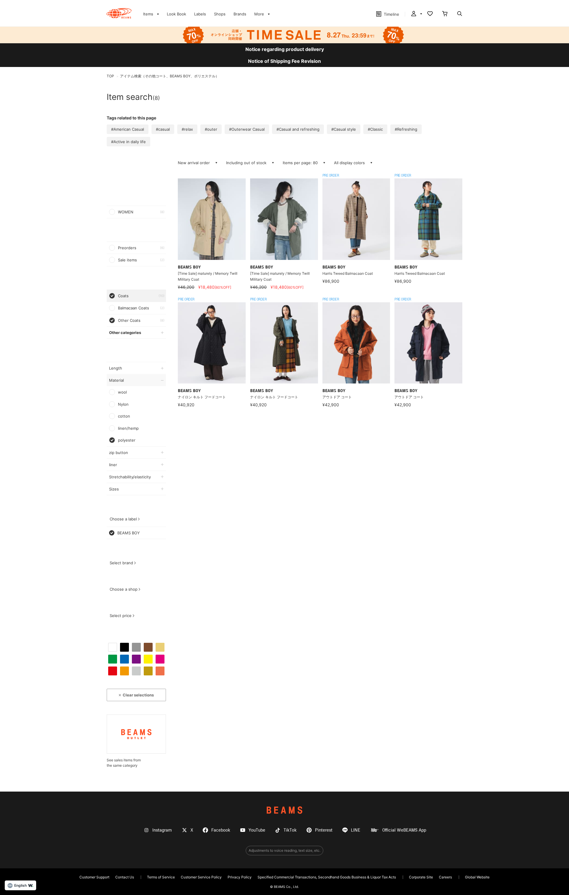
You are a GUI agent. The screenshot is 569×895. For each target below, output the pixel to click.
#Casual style (343, 129)
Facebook (220, 830)
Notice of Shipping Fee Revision (284, 61)
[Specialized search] (459, 14)
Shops (220, 14)
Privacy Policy (240, 877)
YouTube (257, 830)
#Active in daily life (128, 141)
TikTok (290, 830)
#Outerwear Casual (247, 129)
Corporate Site (421, 877)
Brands (240, 14)
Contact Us (124, 877)
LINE (355, 830)
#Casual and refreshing (297, 129)
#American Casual (127, 129)
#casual (163, 129)
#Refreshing (406, 129)
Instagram (162, 830)
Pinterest (324, 830)
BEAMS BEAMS (119, 13)
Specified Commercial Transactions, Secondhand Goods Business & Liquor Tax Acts (327, 877)
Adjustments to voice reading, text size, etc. (284, 850)
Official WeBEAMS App (404, 830)
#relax (187, 129)
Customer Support (94, 877)
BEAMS (284, 810)
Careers (445, 877)
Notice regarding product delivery (284, 49)
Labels (200, 14)
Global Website (477, 877)
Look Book (176, 14)
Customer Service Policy (201, 877)
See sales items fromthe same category (124, 763)
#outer (211, 129)
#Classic (375, 129)
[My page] (416, 14)
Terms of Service (161, 877)
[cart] (444, 14)
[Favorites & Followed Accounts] (430, 14)
